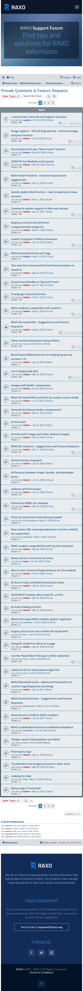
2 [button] (44, 103)
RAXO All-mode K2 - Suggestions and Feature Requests (45, 446)
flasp (25, 561)
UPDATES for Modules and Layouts (32, 161)
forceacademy (30, 520)
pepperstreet (29, 706)
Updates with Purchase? (26, 489)
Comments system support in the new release (39, 208)
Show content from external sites (32, 558)
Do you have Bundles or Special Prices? (35, 282)
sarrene (27, 120)
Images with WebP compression (31, 385)
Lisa (25, 344)
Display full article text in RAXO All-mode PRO (39, 631)
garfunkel (27, 622)
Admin (26, 138)
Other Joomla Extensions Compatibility (35, 340)
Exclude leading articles (26, 607)
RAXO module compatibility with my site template (42, 546)
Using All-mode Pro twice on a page (33, 643)
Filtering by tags (21, 751)
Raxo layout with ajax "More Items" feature (38, 149)
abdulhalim (28, 730)
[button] (53, 103)
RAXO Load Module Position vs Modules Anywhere (42, 727)
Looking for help (21, 776)
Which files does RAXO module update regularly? (41, 619)
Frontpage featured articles (28, 294)
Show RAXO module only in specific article (37, 595)
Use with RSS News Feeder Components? (36, 410)
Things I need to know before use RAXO (35, 739)
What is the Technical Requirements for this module (43, 570)
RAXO (20, 969)
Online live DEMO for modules (29, 503)
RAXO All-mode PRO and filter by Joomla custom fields (45, 397)
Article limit (18, 422)
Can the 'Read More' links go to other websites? (40, 656)
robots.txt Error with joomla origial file (35, 670)
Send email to (41, 927)
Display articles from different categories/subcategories (30, 224)
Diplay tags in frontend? (26, 788)
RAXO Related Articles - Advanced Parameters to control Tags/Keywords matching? (41, 684)
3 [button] (48, 103)
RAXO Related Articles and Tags (31, 253)
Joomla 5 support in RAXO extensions (34, 239)
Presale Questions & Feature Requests (34, 91)
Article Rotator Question (26, 460)
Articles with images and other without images (40, 434)
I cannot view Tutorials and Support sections (38, 117)
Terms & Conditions (41, 972)
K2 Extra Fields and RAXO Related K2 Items (37, 582)
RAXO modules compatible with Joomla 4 (36, 308)
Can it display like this (24, 371)
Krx (24, 634)
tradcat (26, 256)
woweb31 (27, 537)
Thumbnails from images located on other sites (40, 764)
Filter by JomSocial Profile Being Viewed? (36, 517)
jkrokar (26, 152)
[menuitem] (10, 77)
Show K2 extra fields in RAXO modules (34, 715)
